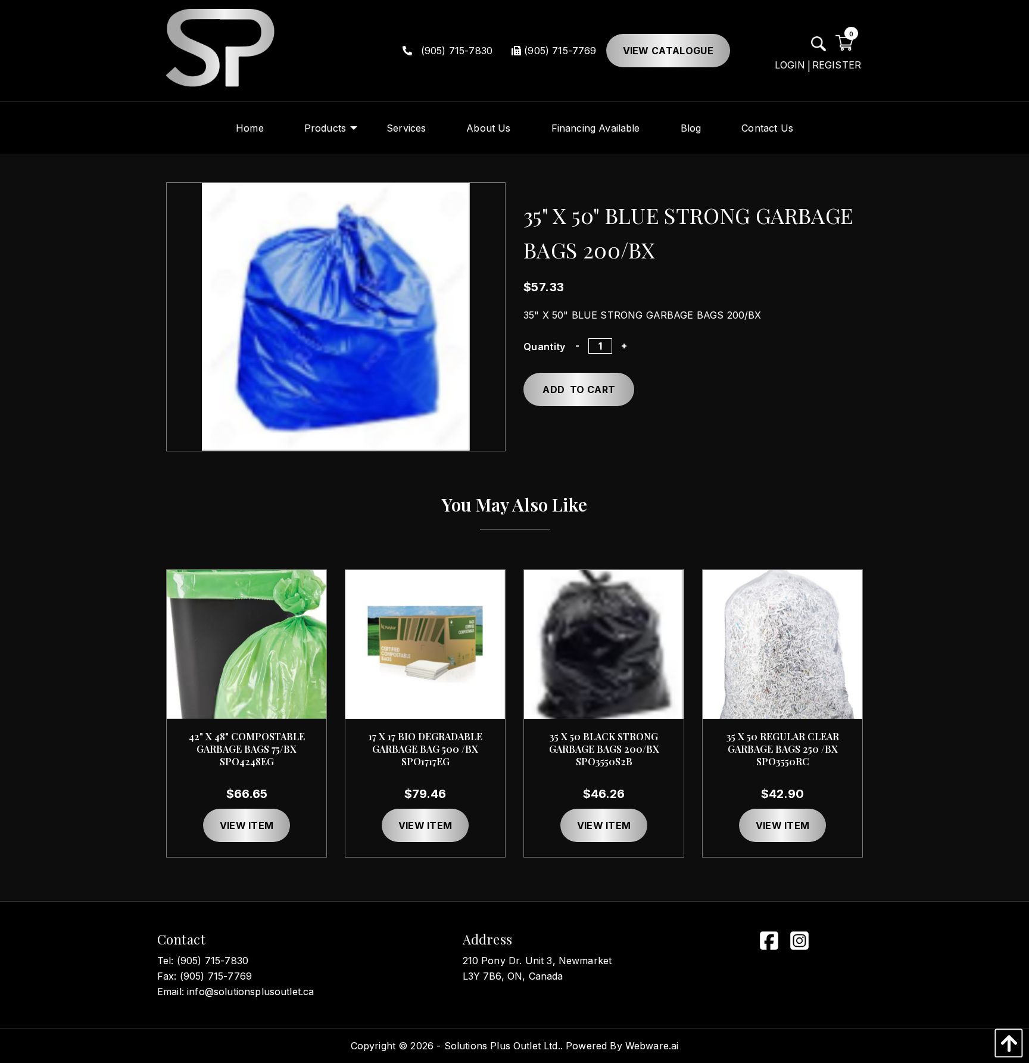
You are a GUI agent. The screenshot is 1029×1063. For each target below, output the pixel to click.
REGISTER (836, 65)
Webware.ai (652, 1046)
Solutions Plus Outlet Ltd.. (503, 1046)
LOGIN (790, 65)
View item (247, 825)
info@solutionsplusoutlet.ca (250, 991)
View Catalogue (668, 51)
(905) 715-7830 (455, 51)
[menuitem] (250, 128)
